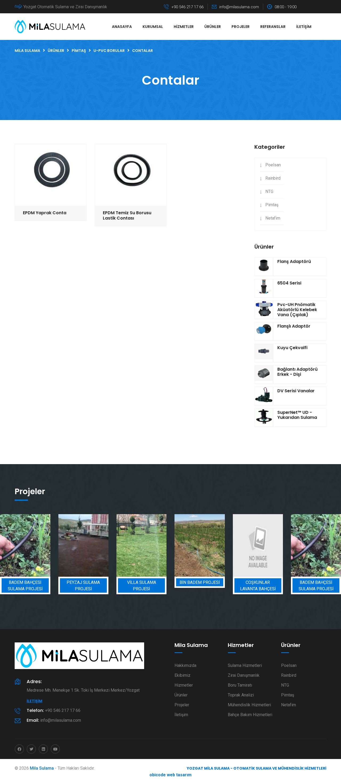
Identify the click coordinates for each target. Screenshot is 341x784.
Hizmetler (184, 26)
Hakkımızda (185, 665)
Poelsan (273, 164)
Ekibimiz (182, 675)
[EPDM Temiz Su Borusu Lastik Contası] (130, 174)
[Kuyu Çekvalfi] (264, 353)
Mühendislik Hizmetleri (249, 704)
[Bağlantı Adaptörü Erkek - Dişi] (264, 374)
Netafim (272, 218)
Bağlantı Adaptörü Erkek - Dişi (297, 371)
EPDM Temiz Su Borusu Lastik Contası (127, 215)
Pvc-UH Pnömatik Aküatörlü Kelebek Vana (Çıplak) (297, 310)
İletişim (303, 26)
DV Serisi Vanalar (296, 391)
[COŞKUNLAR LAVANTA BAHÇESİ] (258, 545)
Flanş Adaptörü (294, 261)
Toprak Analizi (241, 695)
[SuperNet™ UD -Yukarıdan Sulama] (264, 417)
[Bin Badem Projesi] (199, 545)
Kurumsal (153, 26)
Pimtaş (271, 204)
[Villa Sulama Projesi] (141, 545)
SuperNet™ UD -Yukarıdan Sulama (297, 414)
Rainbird (273, 178)
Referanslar (273, 26)
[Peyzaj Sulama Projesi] (83, 545)
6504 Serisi (289, 283)
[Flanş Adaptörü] (264, 267)
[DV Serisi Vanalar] (264, 396)
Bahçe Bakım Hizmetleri (250, 714)
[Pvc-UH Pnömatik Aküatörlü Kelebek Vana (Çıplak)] (264, 310)
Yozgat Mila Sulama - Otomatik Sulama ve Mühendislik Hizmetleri (256, 768)
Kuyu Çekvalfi (292, 348)
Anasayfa (122, 26)
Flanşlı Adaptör (293, 326)
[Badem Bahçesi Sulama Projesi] (25, 545)
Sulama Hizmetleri (245, 665)
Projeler (241, 26)
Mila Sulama (42, 768)
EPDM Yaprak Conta (44, 213)
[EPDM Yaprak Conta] (50, 174)
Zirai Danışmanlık (243, 675)
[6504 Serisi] (264, 288)
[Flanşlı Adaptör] (264, 331)
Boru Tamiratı (240, 685)
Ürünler (212, 26)
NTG (269, 191)
